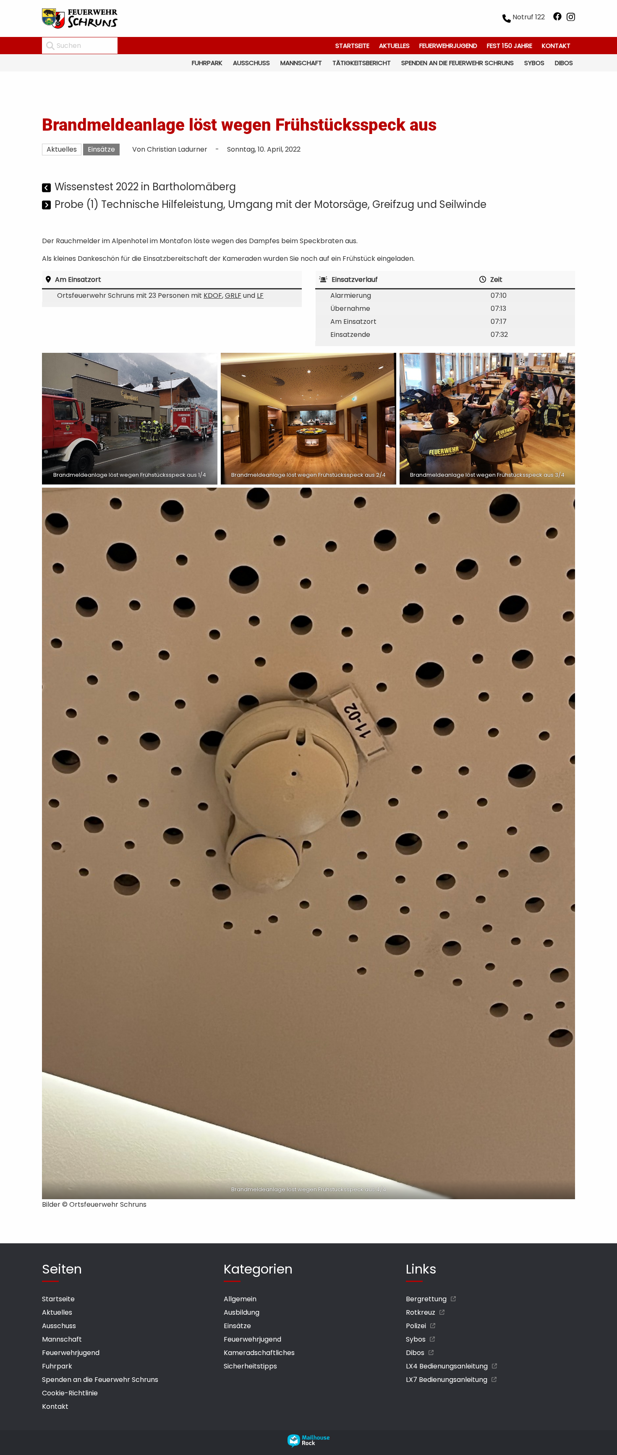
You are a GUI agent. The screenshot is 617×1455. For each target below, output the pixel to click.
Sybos (534, 62)
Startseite (352, 45)
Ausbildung (241, 1312)
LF (260, 295)
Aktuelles (394, 45)
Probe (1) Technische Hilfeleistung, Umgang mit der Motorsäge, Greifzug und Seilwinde (270, 204)
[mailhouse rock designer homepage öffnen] (308, 1445)
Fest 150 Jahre (509, 45)
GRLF (233, 295)
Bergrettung (426, 1299)
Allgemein (240, 1299)
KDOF (213, 295)
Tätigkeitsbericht (361, 62)
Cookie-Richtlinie (70, 1393)
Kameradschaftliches (259, 1353)
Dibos (564, 62)
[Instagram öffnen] (571, 18)
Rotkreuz (420, 1312)
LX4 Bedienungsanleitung (447, 1366)
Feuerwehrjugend (448, 45)
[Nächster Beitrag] (47, 205)
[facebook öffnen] (557, 18)
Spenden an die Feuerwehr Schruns (457, 62)
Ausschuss (251, 62)
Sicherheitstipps (250, 1366)
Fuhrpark (207, 62)
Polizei (416, 1326)
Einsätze (101, 149)
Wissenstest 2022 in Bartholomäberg (145, 187)
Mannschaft (301, 62)
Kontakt (556, 45)
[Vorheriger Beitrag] (47, 188)
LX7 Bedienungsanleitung (446, 1379)
